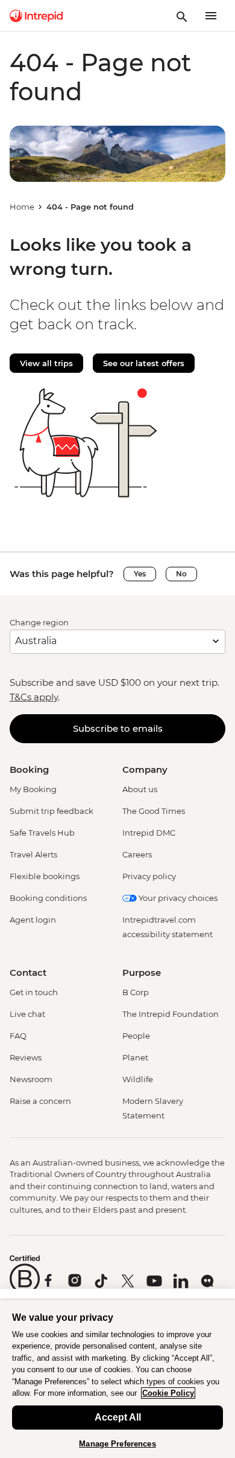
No (181, 573)
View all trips (46, 363)
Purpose (141, 972)
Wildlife (137, 1079)
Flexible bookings (45, 876)
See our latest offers (143, 363)
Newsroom (31, 1079)
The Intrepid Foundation (170, 1014)
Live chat (27, 1014)
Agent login (33, 919)
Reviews (26, 1057)
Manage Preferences (117, 1443)
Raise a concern (40, 1101)
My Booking (33, 789)
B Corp (135, 992)
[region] (117, 1379)
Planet (135, 1057)
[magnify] (182, 15)
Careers (137, 854)
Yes (140, 573)
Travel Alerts (33, 854)
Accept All (118, 1417)
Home (22, 206)
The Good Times (153, 811)
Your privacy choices (177, 898)
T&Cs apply (34, 697)
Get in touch (34, 992)
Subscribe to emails (118, 728)
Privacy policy (149, 876)
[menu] (210, 15)
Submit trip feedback (51, 811)
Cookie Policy (168, 1393)
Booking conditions (48, 898)
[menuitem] (36, 15)
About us (139, 789)
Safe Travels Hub (42, 832)
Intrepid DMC (148, 832)
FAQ (18, 1035)
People (136, 1035)
